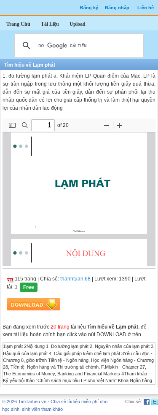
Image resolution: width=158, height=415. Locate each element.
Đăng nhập (117, 7)
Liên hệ (145, 7)
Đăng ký (89, 7)
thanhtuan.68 (75, 279)
